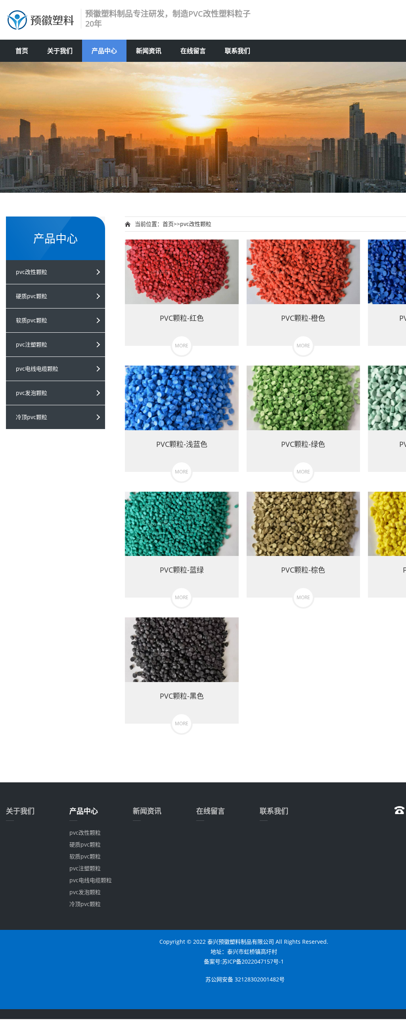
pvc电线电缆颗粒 (37, 368)
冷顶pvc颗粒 (31, 417)
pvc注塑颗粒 (31, 344)
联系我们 (237, 50)
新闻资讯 (148, 50)
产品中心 (104, 50)
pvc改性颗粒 (31, 272)
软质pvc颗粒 (31, 320)
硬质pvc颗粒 (31, 296)
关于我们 (60, 50)
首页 (21, 50)
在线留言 (193, 50)
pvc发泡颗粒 (31, 393)
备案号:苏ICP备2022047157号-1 (244, 961)
